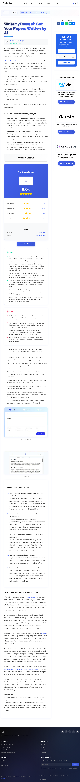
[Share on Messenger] (62, 23)
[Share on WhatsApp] (66, 23)
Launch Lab (44, 750)
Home (6, 13)
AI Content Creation (7, 744)
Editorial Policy (42, 779)
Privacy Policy (73, 768)
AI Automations (5, 747)
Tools (32, 3)
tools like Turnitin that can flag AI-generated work (22, 669)
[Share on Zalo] (73, 23)
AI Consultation (5, 750)
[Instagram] (73, 731)
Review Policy (64, 775)
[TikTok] (77, 731)
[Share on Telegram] (70, 23)
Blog (25, 3)
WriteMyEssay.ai (10, 61)
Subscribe (66, 62)
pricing (43, 633)
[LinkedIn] (66, 731)
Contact (56, 3)
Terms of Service (53, 775)
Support (43, 752)
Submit (75, 764)
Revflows (3, 778)
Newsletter (4, 765)
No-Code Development (8, 752)
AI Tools (43, 744)
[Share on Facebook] (58, 23)
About (3, 760)
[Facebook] (69, 731)
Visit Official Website (26, 244)
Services (39, 3)
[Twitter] (62, 731)
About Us (47, 3)
